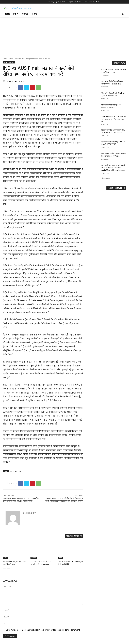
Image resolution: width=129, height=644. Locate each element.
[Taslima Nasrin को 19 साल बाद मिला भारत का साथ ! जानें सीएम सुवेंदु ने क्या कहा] (94, 119)
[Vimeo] (14, 1)
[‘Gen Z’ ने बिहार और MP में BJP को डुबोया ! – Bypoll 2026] (70, 550)
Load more (106, 178)
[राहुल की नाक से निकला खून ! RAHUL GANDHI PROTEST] (94, 145)
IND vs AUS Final (15, 471)
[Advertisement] (64, 36)
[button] (123, 14)
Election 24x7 (12, 81)
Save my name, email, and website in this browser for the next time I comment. (43, 630)
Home (5, 59)
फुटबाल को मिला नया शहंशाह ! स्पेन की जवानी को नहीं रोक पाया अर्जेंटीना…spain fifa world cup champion (113, 167)
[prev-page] (4, 570)
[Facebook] (4, 1)
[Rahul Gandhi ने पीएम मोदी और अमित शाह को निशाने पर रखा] (15, 550)
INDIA (11, 59)
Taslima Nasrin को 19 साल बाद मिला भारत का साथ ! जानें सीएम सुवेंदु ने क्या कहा (113, 119)
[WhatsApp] (38, 87)
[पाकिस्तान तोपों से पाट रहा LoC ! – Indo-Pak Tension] (94, 108)
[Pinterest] (32, 87)
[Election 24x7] (4, 81)
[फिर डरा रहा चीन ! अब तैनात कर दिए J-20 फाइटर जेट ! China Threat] (94, 133)
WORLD (11, 62)
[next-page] (8, 570)
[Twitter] (11, 1)
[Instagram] (7, 1)
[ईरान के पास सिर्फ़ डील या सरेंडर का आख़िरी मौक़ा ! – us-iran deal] (43, 550)
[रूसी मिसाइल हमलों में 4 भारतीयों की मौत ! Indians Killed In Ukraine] (94, 156)
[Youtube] (18, 1)
